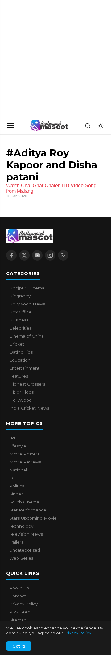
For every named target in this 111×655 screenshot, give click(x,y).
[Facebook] (11, 255)
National (18, 469)
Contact (17, 595)
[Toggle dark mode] (100, 125)
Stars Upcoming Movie (33, 518)
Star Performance (27, 509)
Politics (16, 485)
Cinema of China (26, 336)
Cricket (16, 344)
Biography (20, 295)
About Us (19, 587)
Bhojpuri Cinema (26, 287)
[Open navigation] (10, 125)
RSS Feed (19, 611)
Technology (21, 526)
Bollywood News (27, 303)
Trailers (16, 542)
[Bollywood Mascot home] (49, 125)
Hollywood (20, 400)
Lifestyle (17, 445)
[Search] (87, 125)
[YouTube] (37, 255)
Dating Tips (21, 352)
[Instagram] (50, 255)
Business (18, 319)
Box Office (20, 311)
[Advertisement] (46, 58)
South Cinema (24, 501)
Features (18, 376)
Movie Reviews (25, 461)
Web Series (21, 558)
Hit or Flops (21, 392)
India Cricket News (29, 408)
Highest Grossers (27, 384)
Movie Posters (24, 453)
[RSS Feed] (63, 255)
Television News (26, 534)
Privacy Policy (77, 632)
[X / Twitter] (24, 255)
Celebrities (20, 327)
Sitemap (18, 619)
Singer (16, 493)
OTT (13, 477)
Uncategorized (24, 550)
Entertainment (24, 368)
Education (20, 360)
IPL (12, 437)
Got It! (18, 646)
